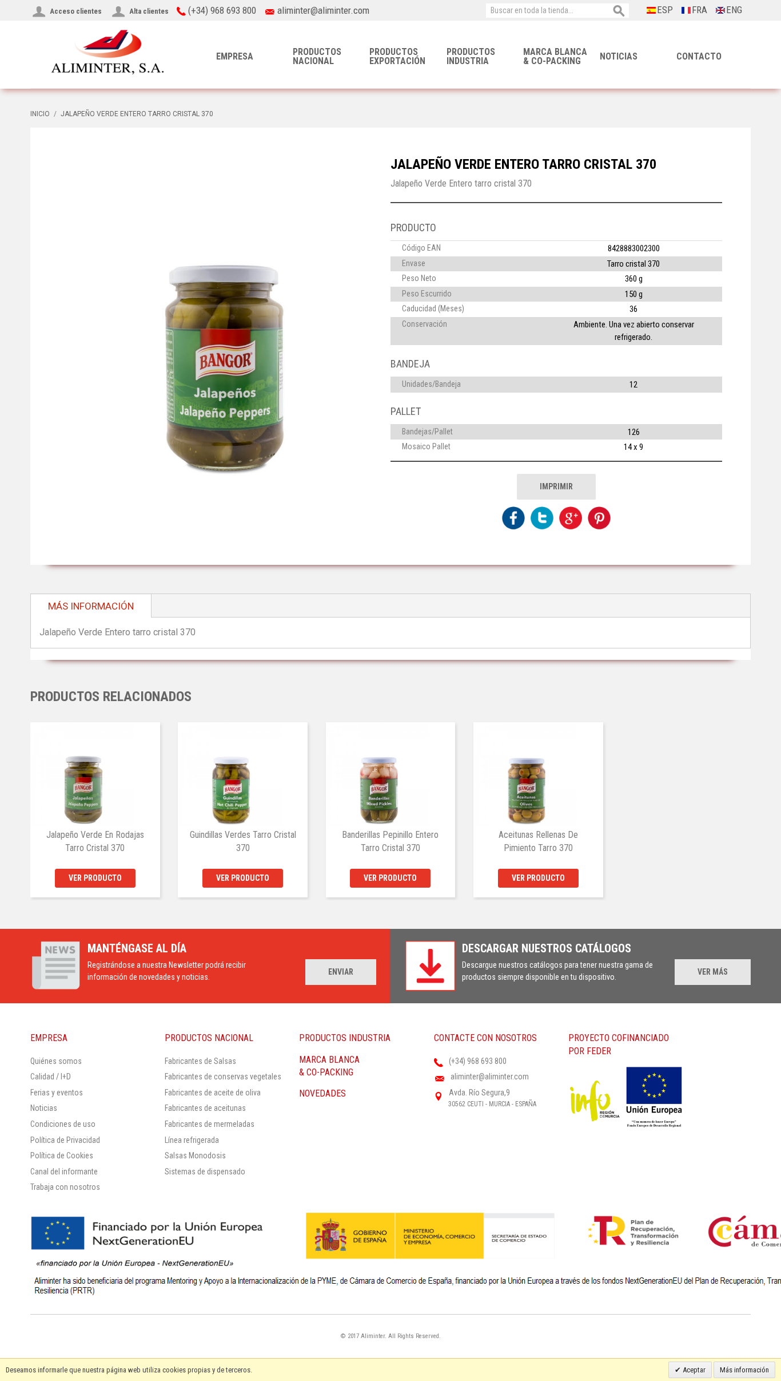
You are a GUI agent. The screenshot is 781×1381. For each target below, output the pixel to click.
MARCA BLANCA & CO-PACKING (555, 56)
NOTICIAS (618, 56)
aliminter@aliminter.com (323, 10)
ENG (734, 9)
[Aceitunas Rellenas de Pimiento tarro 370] (538, 774)
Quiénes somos (56, 1061)
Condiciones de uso (62, 1124)
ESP (665, 9)
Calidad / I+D (50, 1076)
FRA (699, 9)
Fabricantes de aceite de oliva (213, 1092)
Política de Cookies (61, 1155)
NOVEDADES (322, 1093)
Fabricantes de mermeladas (209, 1124)
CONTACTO (699, 56)
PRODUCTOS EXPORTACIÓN (397, 56)
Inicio (40, 114)
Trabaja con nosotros (65, 1187)
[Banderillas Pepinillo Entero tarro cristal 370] (391, 774)
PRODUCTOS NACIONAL (317, 56)
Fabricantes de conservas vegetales (223, 1076)
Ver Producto (95, 878)
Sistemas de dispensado (205, 1171)
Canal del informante (64, 1171)
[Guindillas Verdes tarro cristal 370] (243, 774)
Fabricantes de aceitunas (205, 1108)
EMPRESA (234, 56)
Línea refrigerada (192, 1140)
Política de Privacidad (65, 1140)
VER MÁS (713, 971)
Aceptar (693, 1370)
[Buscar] (619, 11)
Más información (744, 1370)
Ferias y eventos (56, 1092)
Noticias (43, 1108)
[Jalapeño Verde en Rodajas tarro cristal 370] (95, 774)
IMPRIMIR (556, 486)
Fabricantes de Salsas (200, 1061)
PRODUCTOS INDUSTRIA (471, 56)
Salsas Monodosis (195, 1155)
